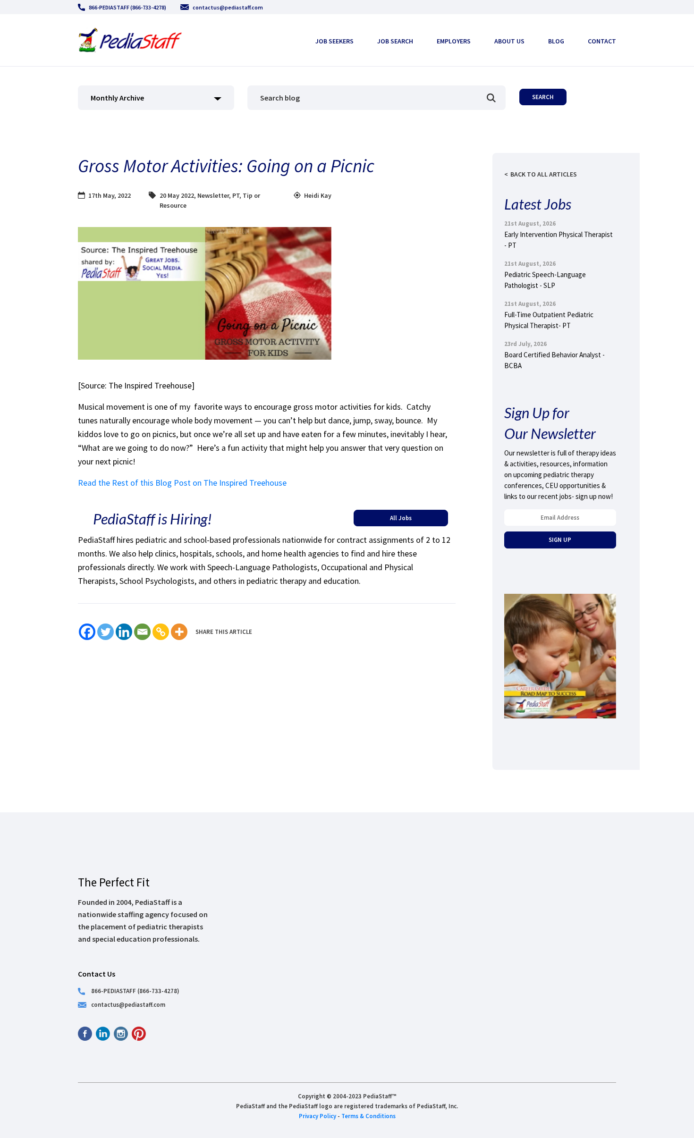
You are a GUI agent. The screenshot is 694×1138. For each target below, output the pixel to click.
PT (235, 195)
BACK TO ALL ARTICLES (543, 174)
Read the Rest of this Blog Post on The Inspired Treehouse (182, 482)
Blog (556, 41)
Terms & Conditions (368, 1116)
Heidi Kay (317, 195)
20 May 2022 (177, 195)
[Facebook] (87, 632)
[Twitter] (105, 632)
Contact (602, 41)
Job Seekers (334, 41)
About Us (509, 41)
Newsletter (213, 195)
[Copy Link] (160, 632)
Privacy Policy (317, 1116)
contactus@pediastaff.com (228, 7)
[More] (179, 632)
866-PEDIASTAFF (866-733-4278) (127, 7)
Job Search (395, 41)
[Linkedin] (124, 632)
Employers (454, 41)
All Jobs (401, 518)
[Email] (142, 632)
